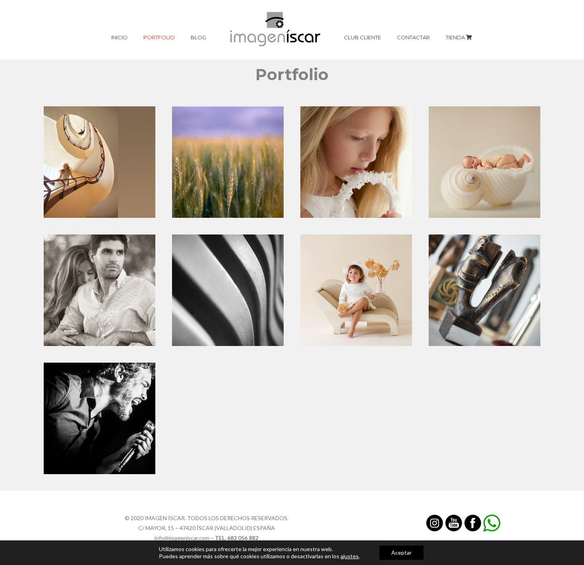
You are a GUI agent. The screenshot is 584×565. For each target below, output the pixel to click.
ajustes (349, 556)
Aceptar (401, 552)
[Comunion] (356, 162)
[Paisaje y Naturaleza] (228, 162)
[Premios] (484, 290)
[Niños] (356, 290)
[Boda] (99, 162)
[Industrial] (228, 290)
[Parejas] (99, 290)
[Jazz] (99, 418)
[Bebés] (484, 162)
